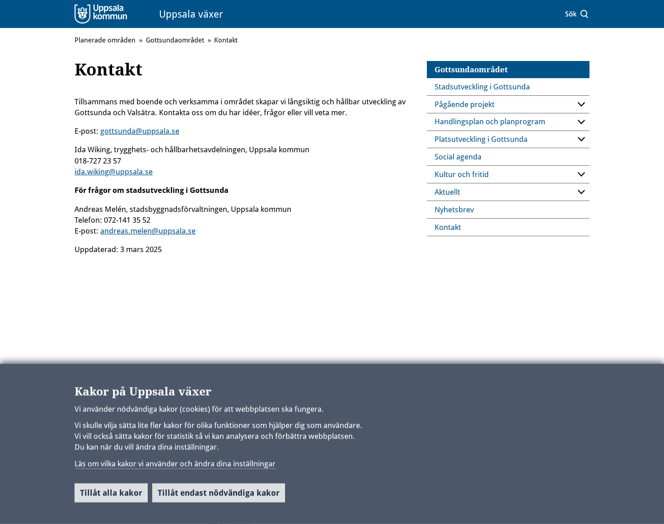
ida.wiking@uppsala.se (114, 171)
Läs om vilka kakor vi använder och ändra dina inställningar (175, 463)
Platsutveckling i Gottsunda (481, 139)
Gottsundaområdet (471, 69)
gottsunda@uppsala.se (139, 131)
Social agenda (458, 156)
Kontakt (448, 227)
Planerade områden (105, 40)
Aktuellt (447, 191)
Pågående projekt (465, 104)
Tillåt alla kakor (111, 492)
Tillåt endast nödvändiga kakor (219, 492)
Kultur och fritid (462, 174)
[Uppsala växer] (112, 13)
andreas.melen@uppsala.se (148, 230)
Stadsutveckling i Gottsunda (482, 86)
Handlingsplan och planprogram (490, 121)
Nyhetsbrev (454, 209)
